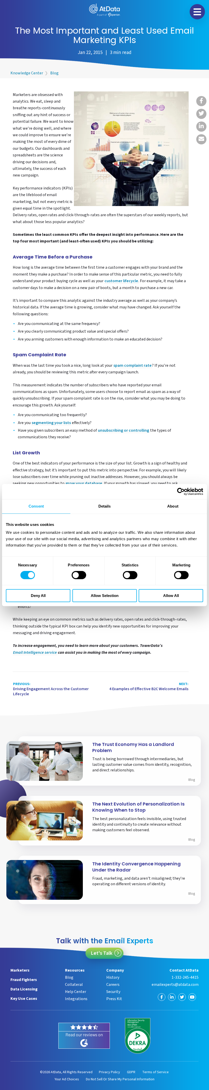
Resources (75, 970)
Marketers (20, 970)
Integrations (76, 999)
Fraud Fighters (23, 980)
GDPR (131, 1072)
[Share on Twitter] (201, 114)
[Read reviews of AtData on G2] (84, 1036)
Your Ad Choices (67, 1079)
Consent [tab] (36, 506)
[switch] (79, 575)
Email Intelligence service (35, 652)
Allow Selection (105, 595)
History (112, 977)
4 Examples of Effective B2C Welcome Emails (148, 686)
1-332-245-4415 (185, 977)
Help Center (75, 991)
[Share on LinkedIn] (201, 126)
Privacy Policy (109, 1072)
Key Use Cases (23, 998)
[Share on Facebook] (201, 101)
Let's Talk (101, 953)
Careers (113, 984)
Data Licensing (23, 989)
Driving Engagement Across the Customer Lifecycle (51, 689)
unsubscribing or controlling (123, 430)
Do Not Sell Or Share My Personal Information (120, 1079)
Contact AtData (184, 970)
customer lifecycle (121, 281)
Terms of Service (155, 1072)
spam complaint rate (132, 365)
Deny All (38, 595)
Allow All (171, 595)
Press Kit (114, 999)
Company (115, 970)
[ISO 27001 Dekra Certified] (137, 1036)
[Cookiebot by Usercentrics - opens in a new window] (181, 491)
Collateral (74, 984)
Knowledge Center (26, 73)
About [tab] (172, 506)
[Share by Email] (201, 139)
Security (113, 991)
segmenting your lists (51, 423)
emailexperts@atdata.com (175, 984)
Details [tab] (104, 506)
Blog (54, 73)
